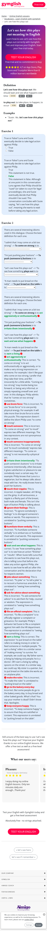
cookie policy (29, 919)
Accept (38, 925)
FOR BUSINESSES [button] (8, 892)
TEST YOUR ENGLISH (23, 57)
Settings (29, 925)
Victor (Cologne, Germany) (17, 773)
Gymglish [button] (6, 879)
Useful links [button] (7, 898)
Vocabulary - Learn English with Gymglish (22, 19)
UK (23, 96)
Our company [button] (8, 873)
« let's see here (23, 850)
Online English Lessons (19, 16)
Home (4, 16)
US (31, 96)
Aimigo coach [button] (8, 885)
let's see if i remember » (23, 857)
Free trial (38, 4)
